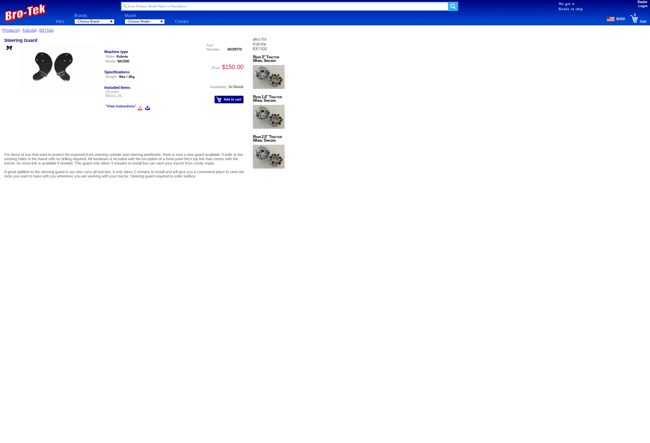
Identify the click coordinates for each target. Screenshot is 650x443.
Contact (182, 21)
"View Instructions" (121, 106)
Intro (60, 21)
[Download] (147, 108)
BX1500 (46, 30)
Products (11, 30)
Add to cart (232, 99)
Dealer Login (642, 4)
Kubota (29, 30)
